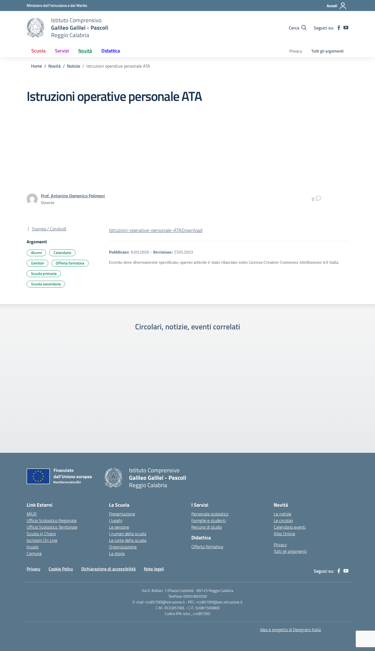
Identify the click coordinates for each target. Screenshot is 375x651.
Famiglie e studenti (208, 520)
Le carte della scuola (127, 540)
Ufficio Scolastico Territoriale (52, 527)
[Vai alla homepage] (35, 28)
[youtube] (345, 27)
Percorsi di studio (206, 527)
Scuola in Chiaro (41, 533)
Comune (34, 553)
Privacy (295, 51)
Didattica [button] (110, 50)
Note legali (154, 569)
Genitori (37, 263)
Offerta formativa (70, 263)
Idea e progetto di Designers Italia (290, 629)
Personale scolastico (209, 514)
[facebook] (338, 27)
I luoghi (115, 520)
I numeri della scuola (127, 533)
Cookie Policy (61, 569)
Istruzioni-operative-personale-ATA (145, 230)
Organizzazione (123, 547)
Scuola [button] (38, 50)
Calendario (62, 252)
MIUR (32, 514)
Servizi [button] (62, 50)
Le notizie (282, 514)
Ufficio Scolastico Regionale (52, 520)
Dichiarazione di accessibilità (108, 569)
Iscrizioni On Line (42, 540)
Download (191, 230)
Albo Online (284, 533)
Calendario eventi (290, 527)
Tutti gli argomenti (327, 51)
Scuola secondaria (46, 284)
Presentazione (122, 514)
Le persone (119, 527)
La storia (117, 553)
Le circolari (283, 520)
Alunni (36, 252)
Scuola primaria (44, 273)
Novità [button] (85, 50)
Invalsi (32, 547)
